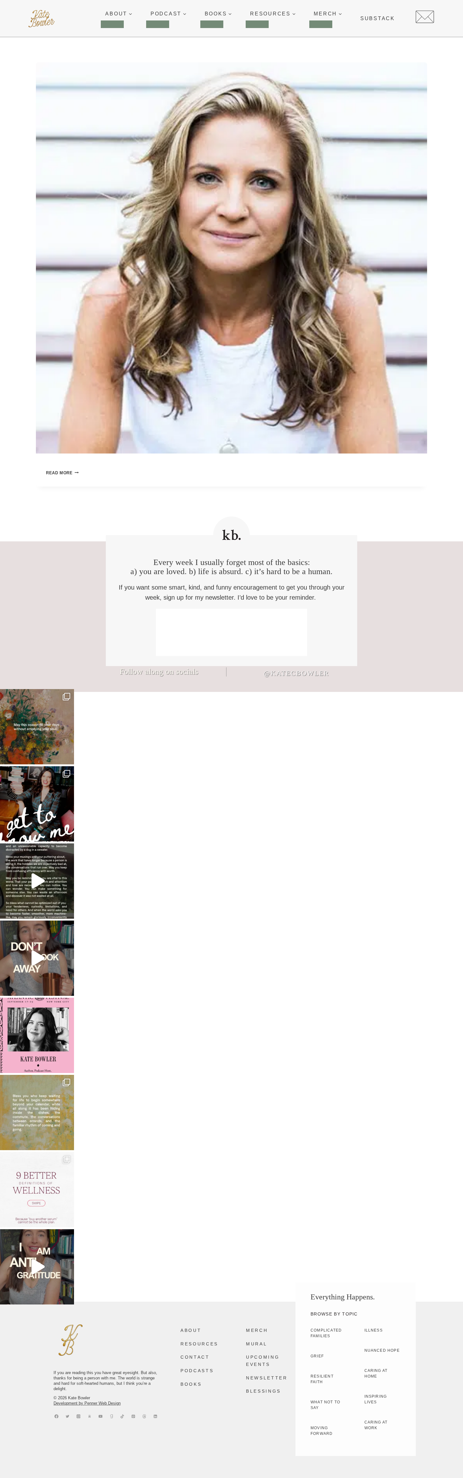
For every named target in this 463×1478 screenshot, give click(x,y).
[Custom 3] (89, 1416)
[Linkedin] (155, 1416)
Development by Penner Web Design (87, 1403)
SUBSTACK (377, 18)
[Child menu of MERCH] (320, 24)
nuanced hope (382, 1350)
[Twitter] (67, 1416)
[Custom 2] (144, 1416)
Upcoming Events (262, 1361)
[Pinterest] (133, 1416)
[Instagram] (78, 1416)
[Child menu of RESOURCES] (257, 24)
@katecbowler (296, 673)
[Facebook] (56, 1416)
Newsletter (267, 1377)
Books (191, 1384)
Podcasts (197, 1370)
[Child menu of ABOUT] (112, 24)
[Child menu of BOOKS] (211, 24)
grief (317, 1356)
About (190, 1330)
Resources (199, 1343)
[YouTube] (100, 1416)
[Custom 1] (111, 1416)
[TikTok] (122, 1416)
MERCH (257, 1330)
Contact (195, 1357)
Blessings (263, 1391)
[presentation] (231, 258)
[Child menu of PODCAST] (157, 24)
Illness (373, 1330)
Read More (62, 473)
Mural (256, 1343)
